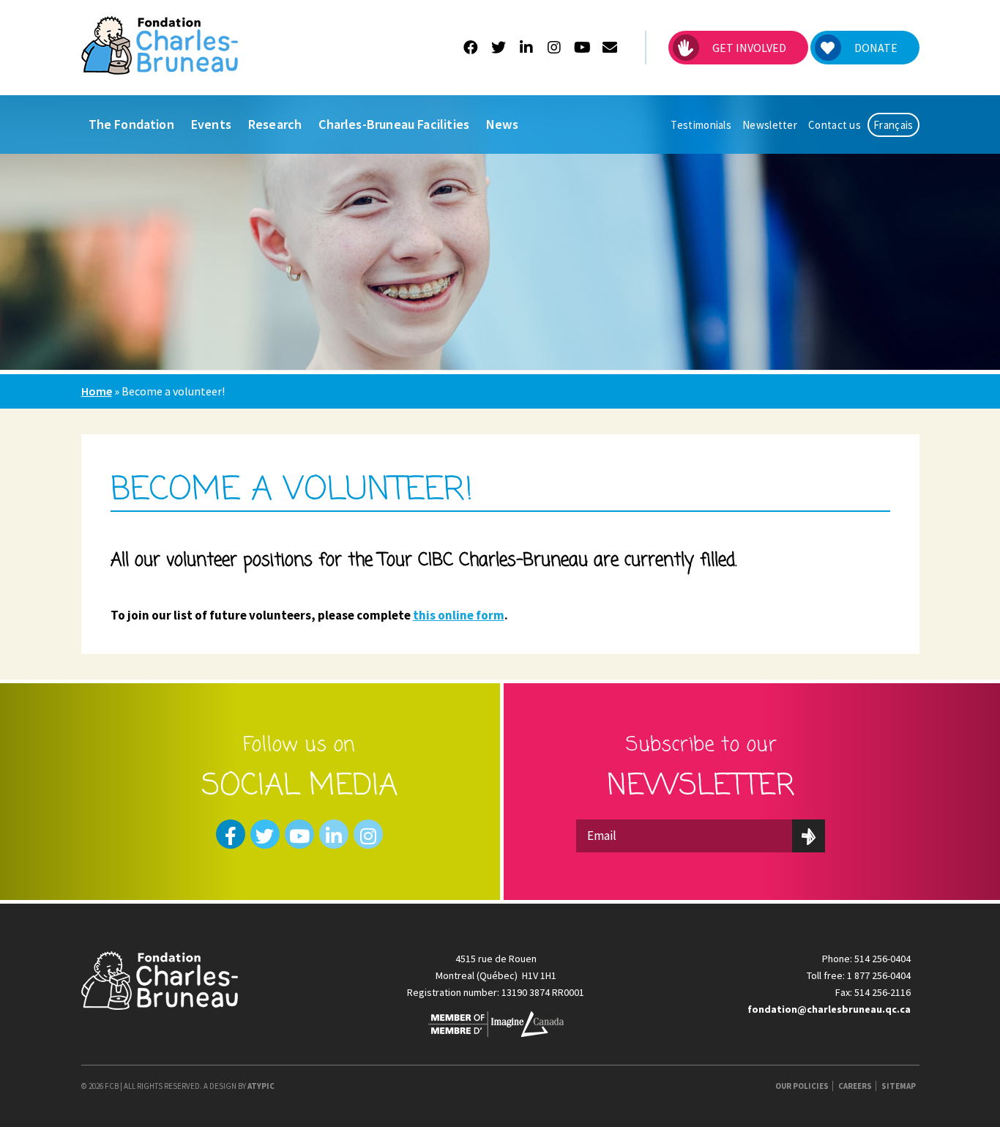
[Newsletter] (610, 47)
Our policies (802, 1086)
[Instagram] (554, 47)
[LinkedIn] (527, 47)
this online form (458, 615)
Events (211, 124)
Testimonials (701, 125)
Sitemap (898, 1086)
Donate (876, 47)
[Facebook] (471, 47)
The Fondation (131, 124)
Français (893, 125)
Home (96, 391)
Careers (855, 1086)
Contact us (834, 125)
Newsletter (769, 125)
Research (275, 124)
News (502, 124)
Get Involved (749, 47)
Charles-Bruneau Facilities (393, 124)
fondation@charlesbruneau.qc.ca (829, 1009)
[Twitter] (499, 47)
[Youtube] (582, 47)
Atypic (261, 1086)
